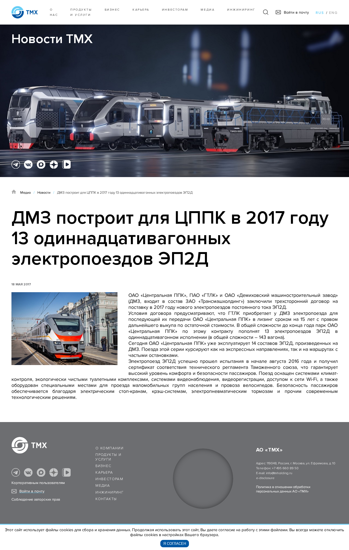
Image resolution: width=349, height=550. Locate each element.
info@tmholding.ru (279, 473)
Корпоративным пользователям (38, 483)
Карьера (141, 9)
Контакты (106, 499)
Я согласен (174, 544)
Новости (43, 192)
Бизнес (103, 466)
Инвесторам (175, 9)
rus (320, 13)
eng (333, 13)
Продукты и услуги (81, 12)
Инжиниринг (241, 9)
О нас (54, 12)
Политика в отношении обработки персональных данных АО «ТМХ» (283, 489)
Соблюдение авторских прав (35, 499)
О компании (109, 448)
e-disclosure (265, 478)
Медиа (208, 9)
